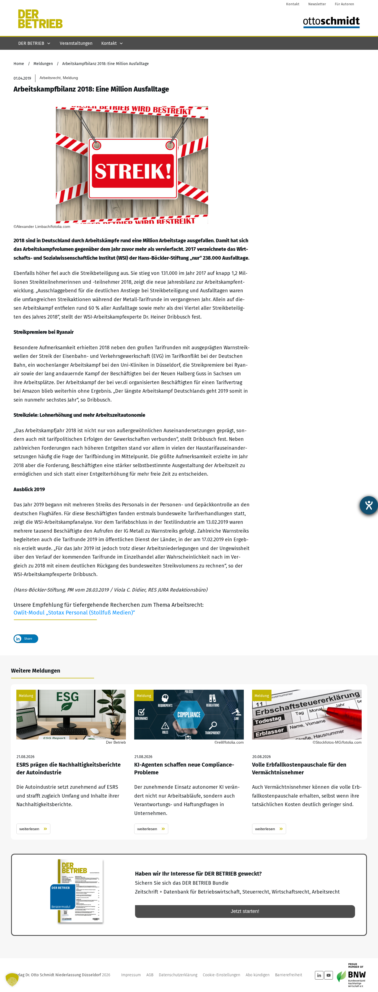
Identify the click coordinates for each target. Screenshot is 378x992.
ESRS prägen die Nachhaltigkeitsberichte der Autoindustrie (71, 762)
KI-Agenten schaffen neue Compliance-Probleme (189, 762)
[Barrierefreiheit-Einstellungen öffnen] (369, 505)
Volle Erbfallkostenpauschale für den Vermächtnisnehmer (307, 762)
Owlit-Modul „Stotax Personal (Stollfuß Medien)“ (74, 612)
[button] (12, 980)
